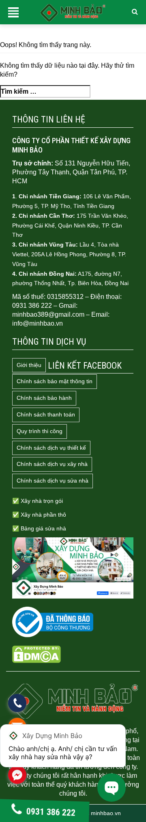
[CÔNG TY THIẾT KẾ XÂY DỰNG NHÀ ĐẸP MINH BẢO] (73, 701)
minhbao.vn (106, 813)
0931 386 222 (50, 811)
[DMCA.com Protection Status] (36, 654)
